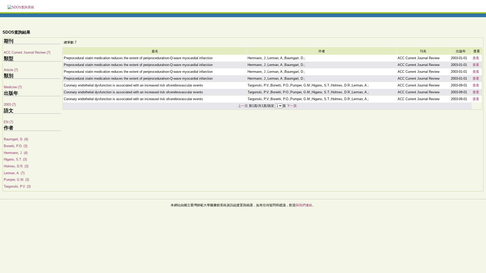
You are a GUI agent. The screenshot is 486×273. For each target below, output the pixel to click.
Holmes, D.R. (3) (16, 166)
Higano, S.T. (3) (15, 159)
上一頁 (243, 106)
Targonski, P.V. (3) (17, 186)
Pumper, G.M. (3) (16, 179)
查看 (476, 58)
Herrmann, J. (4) (16, 153)
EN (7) (8, 122)
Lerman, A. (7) (14, 173)
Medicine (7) (13, 87)
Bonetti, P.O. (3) (15, 146)
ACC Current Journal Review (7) (27, 52)
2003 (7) (10, 104)
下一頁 (292, 106)
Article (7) (11, 70)
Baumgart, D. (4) (16, 139)
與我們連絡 (304, 205)
